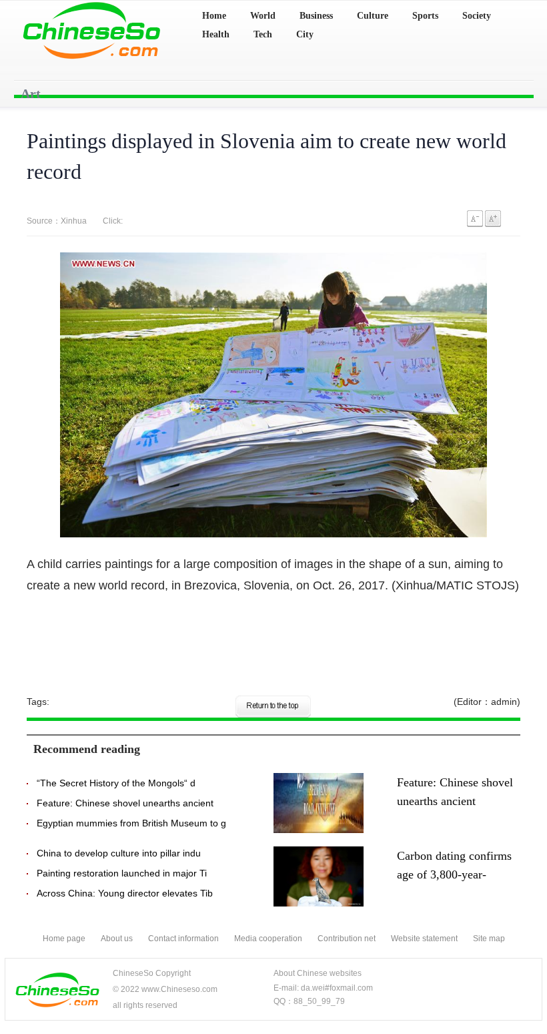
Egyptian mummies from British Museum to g (131, 823)
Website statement (424, 938)
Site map (489, 938)
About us (117, 938)
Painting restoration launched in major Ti (122, 873)
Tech (262, 34)
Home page (64, 938)
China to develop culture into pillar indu (119, 853)
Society (476, 16)
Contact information (183, 938)
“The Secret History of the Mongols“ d (116, 783)
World (263, 16)
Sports (425, 16)
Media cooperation (268, 938)
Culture (372, 16)
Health (215, 34)
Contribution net (347, 938)
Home (214, 16)
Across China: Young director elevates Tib (125, 893)
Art (31, 93)
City (305, 34)
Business (316, 16)
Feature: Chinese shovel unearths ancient (125, 803)
